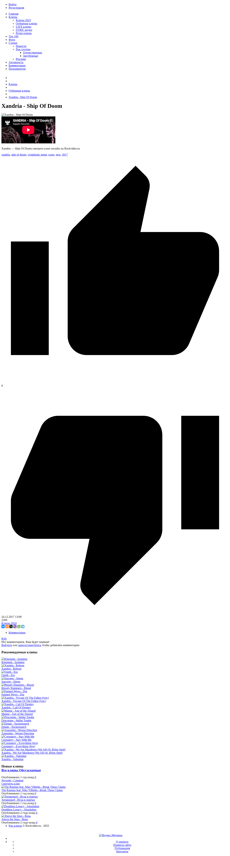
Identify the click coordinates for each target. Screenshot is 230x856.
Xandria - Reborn (11, 668)
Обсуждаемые (30, 770)
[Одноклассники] (7, 626)
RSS (4, 638)
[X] (11, 626)
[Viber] (15, 626)
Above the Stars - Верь (14, 819)
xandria (5, 154)
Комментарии (17, 632)
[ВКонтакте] (3, 626)
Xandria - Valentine (12, 759)
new (58, 154)
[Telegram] (22, 626)
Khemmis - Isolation (12, 662)
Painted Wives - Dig (12, 694)
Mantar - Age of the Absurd (17, 713)
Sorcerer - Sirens (10, 681)
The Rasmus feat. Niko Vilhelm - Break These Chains (32, 790)
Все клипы (10, 770)
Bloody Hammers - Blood (16, 688)
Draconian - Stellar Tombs (16, 720)
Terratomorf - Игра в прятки (18, 799)
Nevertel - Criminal (12, 780)
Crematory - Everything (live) (18, 746)
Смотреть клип (10, 783)
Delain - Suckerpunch (13, 726)
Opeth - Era (8, 675)
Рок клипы (15, 825)
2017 (65, 154)
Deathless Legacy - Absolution (18, 809)
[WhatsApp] (18, 626)
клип (51, 154)
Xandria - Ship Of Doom (23, 97)
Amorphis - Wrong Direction (17, 733)
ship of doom (18, 154)
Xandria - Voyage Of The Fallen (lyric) (23, 701)
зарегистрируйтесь (29, 645)
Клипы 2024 (9, 623)
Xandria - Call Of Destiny (16, 707)
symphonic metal (37, 154)
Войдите (6, 645)
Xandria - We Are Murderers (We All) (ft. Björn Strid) (32, 752)
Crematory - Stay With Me (16, 739)
